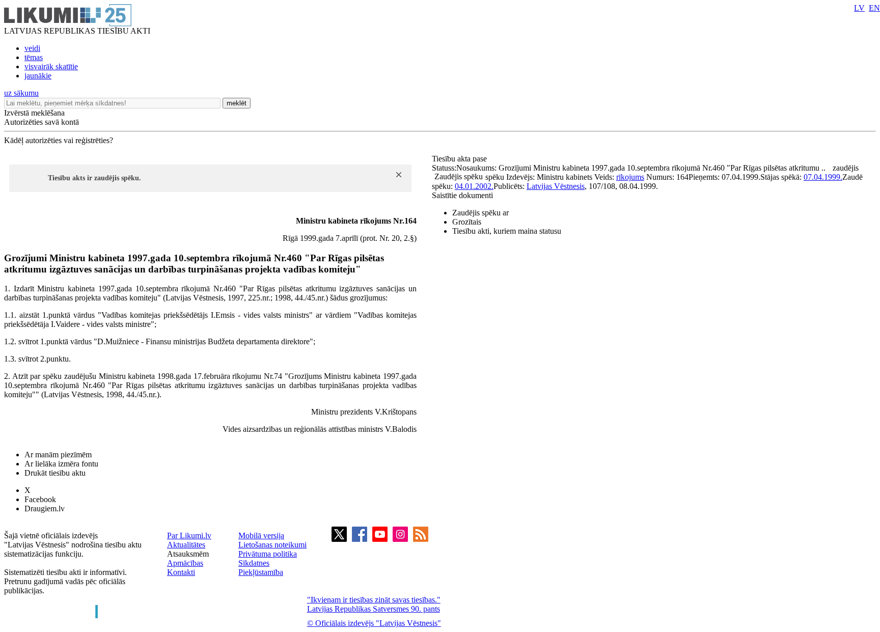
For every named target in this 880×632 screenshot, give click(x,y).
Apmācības (185, 563)
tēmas (33, 57)
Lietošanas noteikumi (272, 544)
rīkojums (630, 177)
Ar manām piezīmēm (58, 454)
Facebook (40, 499)
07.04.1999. (823, 177)
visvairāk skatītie (51, 66)
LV (859, 8)
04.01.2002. (474, 186)
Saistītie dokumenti (462, 195)
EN (874, 8)
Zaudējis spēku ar (480, 212)
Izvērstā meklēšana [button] (34, 112)
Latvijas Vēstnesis (556, 186)
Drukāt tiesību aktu (55, 473)
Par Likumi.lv (189, 535)
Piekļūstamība (260, 572)
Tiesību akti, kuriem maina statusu (506, 231)
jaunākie (37, 75)
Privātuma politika (267, 553)
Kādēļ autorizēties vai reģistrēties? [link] (58, 140)
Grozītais (466, 221)
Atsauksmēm (188, 553)
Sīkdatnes (253, 563)
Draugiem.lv (44, 508)
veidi (32, 48)
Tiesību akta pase (460, 158)
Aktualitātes (186, 544)
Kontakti (181, 572)
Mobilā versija (261, 535)
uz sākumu (21, 93)
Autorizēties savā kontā (41, 122)
